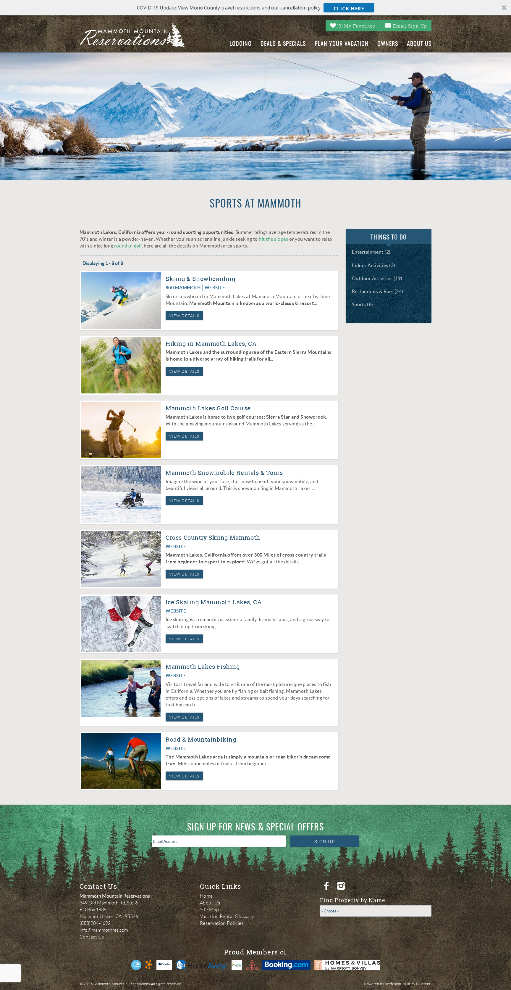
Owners (387, 44)
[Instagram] (341, 886)
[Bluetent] (136, 965)
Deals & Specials (283, 44)
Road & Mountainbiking (201, 739)
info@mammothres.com (104, 930)
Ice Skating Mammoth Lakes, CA (214, 602)
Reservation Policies (222, 923)
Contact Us (92, 936)
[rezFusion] (149, 965)
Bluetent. (423, 984)
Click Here (349, 8)
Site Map (209, 909)
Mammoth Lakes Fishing (203, 667)
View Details (184, 316)
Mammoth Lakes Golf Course (208, 408)
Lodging (240, 44)
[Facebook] (327, 886)
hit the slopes (273, 239)
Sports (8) (362, 304)
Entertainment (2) (371, 252)
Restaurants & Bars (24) (377, 291)
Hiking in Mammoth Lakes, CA (211, 344)
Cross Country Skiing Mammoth (213, 537)
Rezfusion (393, 984)
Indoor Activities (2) (373, 265)
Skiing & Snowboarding (200, 279)
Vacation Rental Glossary (227, 916)
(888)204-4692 (95, 923)
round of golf (128, 245)
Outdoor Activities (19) (377, 278)
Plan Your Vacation (341, 44)
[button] (255, 7)
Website (215, 287)
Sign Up (324, 841)
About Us (419, 44)
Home (206, 896)
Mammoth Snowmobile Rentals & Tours (224, 473)
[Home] (137, 34)
